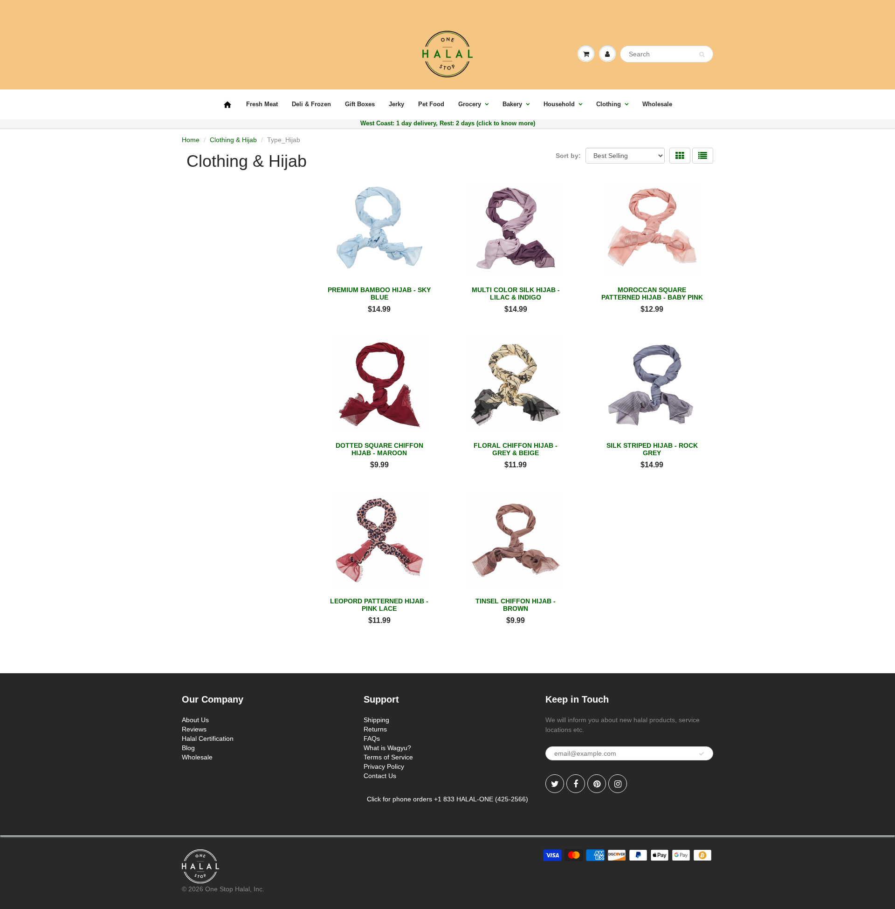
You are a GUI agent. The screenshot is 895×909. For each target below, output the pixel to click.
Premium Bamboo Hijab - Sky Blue (379, 293)
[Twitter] (554, 783)
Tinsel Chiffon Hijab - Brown (515, 604)
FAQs (372, 738)
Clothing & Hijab (233, 140)
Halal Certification (208, 738)
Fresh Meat (262, 104)
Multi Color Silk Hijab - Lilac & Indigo (516, 293)
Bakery (512, 104)
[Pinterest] (596, 783)
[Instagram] (617, 783)
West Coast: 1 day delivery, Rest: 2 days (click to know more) (447, 123)
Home (191, 140)
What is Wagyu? (387, 748)
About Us (195, 720)
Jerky (396, 104)
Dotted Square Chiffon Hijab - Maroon (379, 449)
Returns (375, 729)
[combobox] (666, 54)
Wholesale (657, 104)
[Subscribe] (701, 753)
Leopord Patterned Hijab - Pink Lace (379, 604)
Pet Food (431, 104)
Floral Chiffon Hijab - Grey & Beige (516, 449)
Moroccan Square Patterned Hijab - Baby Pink (652, 293)
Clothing (608, 104)
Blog (188, 748)
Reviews (194, 729)
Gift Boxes (360, 104)
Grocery (469, 104)
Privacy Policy (384, 766)
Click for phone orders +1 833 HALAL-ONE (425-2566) (447, 799)
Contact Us (380, 775)
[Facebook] (575, 783)
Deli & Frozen (311, 104)
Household (559, 104)
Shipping (376, 720)
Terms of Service (388, 757)
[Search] (702, 54)
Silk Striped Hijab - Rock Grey (652, 449)
